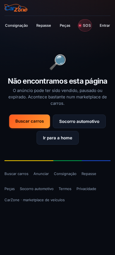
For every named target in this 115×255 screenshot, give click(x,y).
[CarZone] (16, 8)
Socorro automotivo (79, 121)
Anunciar (41, 173)
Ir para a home (57, 137)
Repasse (43, 25)
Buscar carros (29, 121)
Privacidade (86, 188)
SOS (87, 25)
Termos (65, 188)
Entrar (105, 25)
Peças (65, 25)
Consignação (16, 25)
